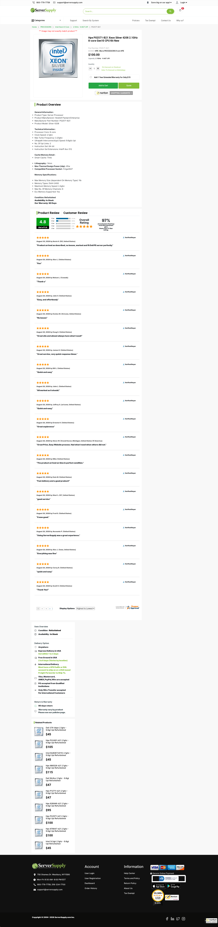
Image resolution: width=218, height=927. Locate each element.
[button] (211, 920)
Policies (136, 20)
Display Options (67, 608)
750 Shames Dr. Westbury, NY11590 (53, 874)
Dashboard (90, 883)
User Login (89, 873)
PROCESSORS (45, 27)
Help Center (129, 873)
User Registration (93, 878)
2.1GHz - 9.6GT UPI (80, 27)
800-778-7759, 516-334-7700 (51, 884)
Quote (128, 86)
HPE (96, 51)
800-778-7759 (43, 2)
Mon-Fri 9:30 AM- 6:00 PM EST (51, 879)
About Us (128, 888)
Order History (91, 888)
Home (34, 27)
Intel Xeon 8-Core (62, 27)
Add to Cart (103, 86)
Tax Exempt (150, 20)
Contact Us (166, 20)
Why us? (180, 20)
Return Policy (130, 883)
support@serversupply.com (69, 2)
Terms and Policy (132, 878)
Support (73, 20)
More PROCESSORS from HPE (111, 51)
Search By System (91, 20)
